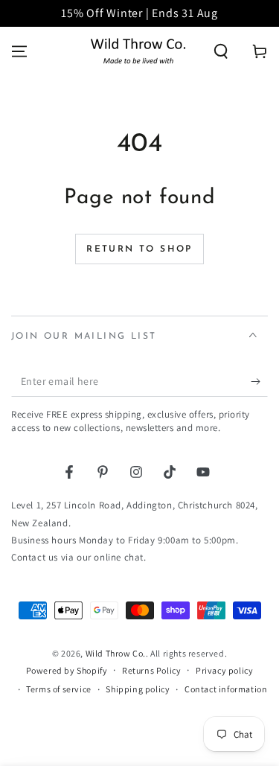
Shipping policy (138, 689)
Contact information (226, 689)
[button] (221, 51)
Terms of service (59, 689)
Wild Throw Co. (116, 653)
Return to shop (139, 249)
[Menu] (19, 51)
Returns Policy (151, 670)
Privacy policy (224, 670)
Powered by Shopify (67, 670)
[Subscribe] (259, 382)
